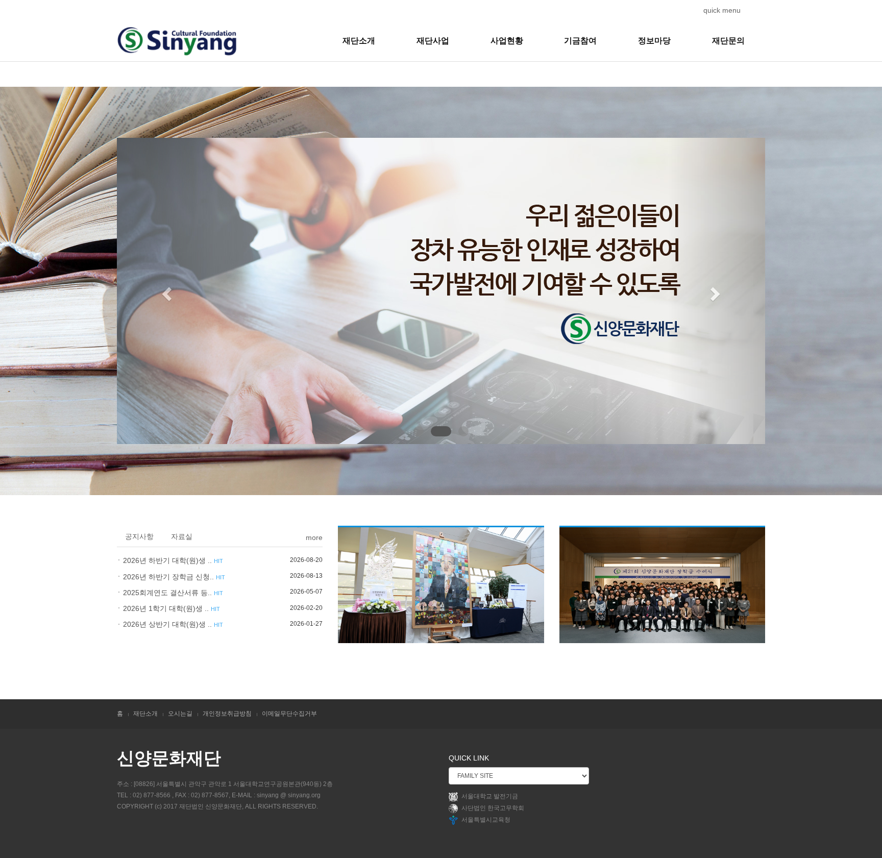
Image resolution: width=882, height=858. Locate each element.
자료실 (181, 536)
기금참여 (580, 40)
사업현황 (507, 40)
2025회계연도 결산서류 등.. (173, 593)
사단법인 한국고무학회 (492, 808)
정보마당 (654, 40)
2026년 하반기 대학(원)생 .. (173, 560)
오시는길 (180, 713)
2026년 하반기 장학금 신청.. (174, 577)
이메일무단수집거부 (289, 713)
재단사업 (432, 40)
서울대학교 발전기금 (489, 796)
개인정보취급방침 (227, 713)
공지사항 (139, 536)
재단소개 (358, 40)
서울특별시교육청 (485, 819)
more (314, 537)
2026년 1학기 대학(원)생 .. (171, 608)
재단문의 (728, 40)
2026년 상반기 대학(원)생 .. (173, 624)
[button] (165, 291)
